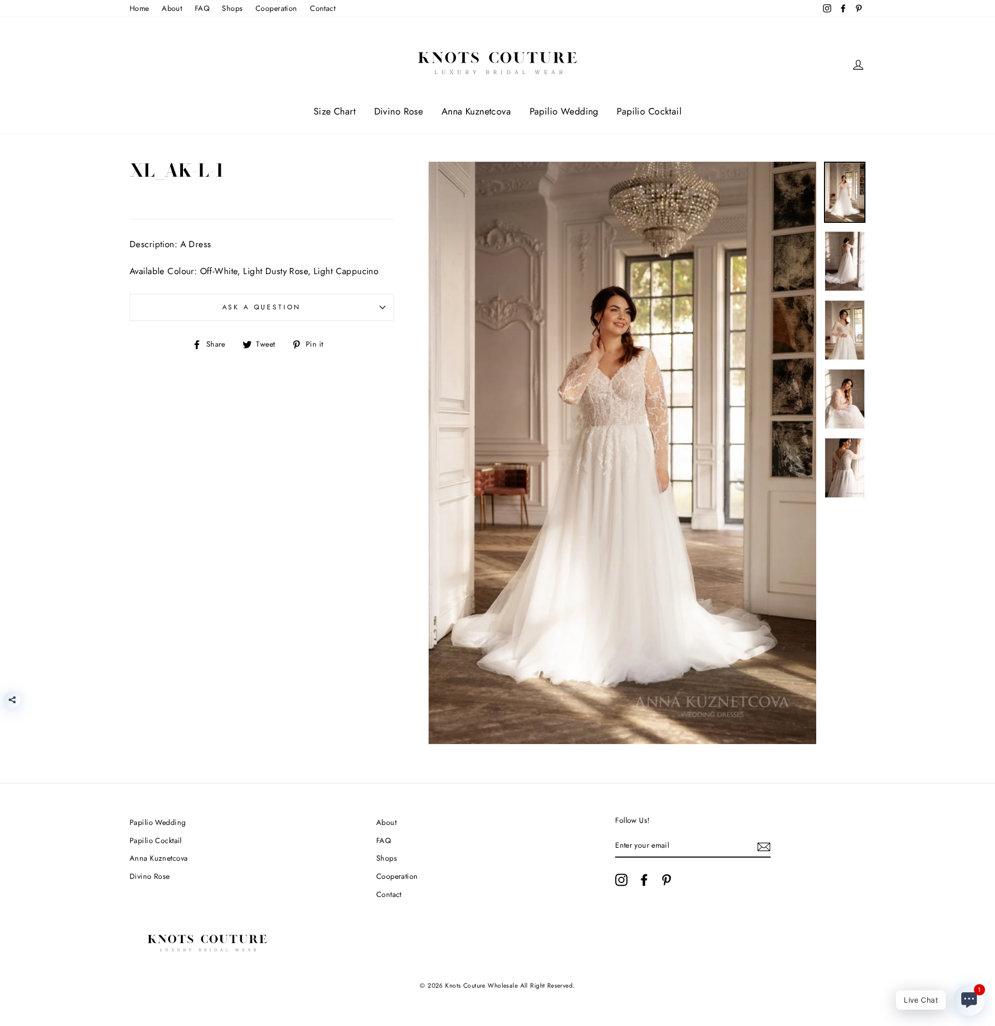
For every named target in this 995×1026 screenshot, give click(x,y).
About (172, 8)
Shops (232, 8)
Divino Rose (398, 111)
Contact (322, 8)
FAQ (202, 8)
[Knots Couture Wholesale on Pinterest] (666, 879)
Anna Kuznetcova (476, 111)
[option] (623, 453)
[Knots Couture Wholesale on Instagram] (621, 879)
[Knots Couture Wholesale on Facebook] (644, 879)
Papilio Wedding (564, 111)
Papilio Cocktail (649, 111)
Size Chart (335, 111)
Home (139, 8)
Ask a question (262, 307)
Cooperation (276, 8)
